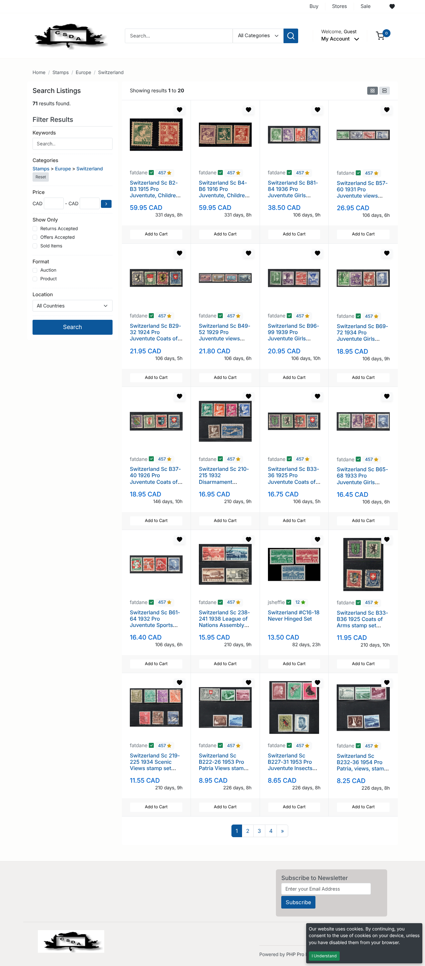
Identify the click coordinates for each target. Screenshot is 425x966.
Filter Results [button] (54, 120)
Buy (313, 6)
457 (162, 173)
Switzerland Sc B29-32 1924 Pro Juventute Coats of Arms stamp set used (155, 338)
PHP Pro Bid (299, 954)
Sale (366, 6)
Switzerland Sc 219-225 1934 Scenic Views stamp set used (155, 765)
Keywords (44, 133)
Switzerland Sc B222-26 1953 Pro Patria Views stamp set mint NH (223, 765)
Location (43, 294)
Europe (83, 72)
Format (41, 261)
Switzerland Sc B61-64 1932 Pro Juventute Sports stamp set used (155, 622)
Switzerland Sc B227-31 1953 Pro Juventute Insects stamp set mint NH (291, 765)
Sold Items (51, 246)
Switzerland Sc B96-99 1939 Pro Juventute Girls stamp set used (293, 335)
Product (48, 279)
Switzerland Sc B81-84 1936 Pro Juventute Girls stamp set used (293, 192)
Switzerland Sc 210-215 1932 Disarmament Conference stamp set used (224, 482)
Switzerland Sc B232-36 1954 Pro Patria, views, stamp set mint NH (362, 765)
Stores (339, 6)
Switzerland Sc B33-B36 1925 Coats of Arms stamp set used (362, 622)
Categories (45, 160)
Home (39, 72)
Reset (41, 176)
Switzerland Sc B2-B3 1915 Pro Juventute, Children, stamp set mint (155, 192)
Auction (48, 270)
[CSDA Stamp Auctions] (68, 35)
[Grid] (372, 91)
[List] (384, 91)
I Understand (324, 955)
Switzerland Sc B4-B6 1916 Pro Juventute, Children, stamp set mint (224, 192)
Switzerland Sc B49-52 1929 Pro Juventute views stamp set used (224, 335)
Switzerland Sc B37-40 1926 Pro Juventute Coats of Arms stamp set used (155, 482)
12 (298, 602)
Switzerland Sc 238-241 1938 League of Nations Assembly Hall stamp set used (224, 622)
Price (38, 192)
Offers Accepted (57, 237)
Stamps (60, 72)
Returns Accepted (59, 228)
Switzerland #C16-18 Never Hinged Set (294, 615)
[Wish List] (392, 7)
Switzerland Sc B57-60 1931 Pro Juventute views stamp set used (362, 193)
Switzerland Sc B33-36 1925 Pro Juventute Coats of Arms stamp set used (293, 482)
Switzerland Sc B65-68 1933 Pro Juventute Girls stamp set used (362, 479)
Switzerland (111, 72)
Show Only (45, 220)
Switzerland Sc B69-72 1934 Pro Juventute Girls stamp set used (362, 336)
